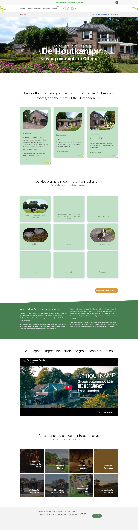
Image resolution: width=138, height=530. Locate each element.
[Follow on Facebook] (116, 2)
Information (37, 8)
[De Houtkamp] (69, 8)
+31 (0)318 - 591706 (113, 14)
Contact (54, 8)
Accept (97, 516)
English (21, 14)
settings (83, 513)
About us (29, 8)
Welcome (22, 8)
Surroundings (46, 8)
